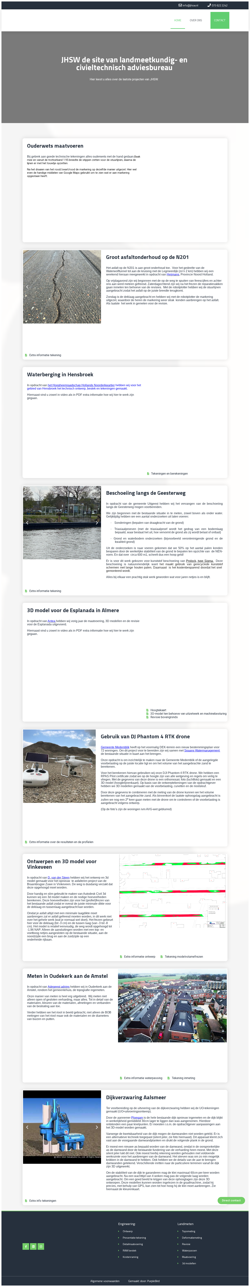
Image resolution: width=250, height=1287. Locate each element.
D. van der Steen (59, 877)
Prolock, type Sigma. (200, 560)
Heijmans (173, 274)
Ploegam (137, 1117)
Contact (220, 20)
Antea (51, 621)
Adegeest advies (59, 986)
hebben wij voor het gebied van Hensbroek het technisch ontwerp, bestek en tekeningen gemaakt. (84, 387)
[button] (231, 1200)
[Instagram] (41, 1246)
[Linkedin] (33, 1246)
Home (177, 20)
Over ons (196, 20)
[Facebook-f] (26, 1246)
